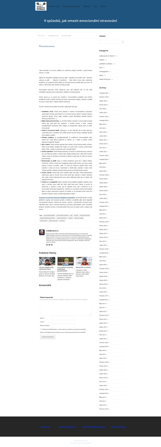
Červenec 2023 (103, 97)
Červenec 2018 (103, 268)
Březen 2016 (103, 378)
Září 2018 (102, 261)
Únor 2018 (102, 288)
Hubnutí (101, 60)
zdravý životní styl (104, 79)
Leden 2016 (102, 385)
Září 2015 (102, 401)
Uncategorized (103, 71)
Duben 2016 (103, 374)
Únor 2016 (102, 381)
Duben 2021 (103, 140)
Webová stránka (44, 325)
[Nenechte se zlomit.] (84, 261)
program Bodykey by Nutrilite (47, 218)
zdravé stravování (53, 220)
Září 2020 (102, 167)
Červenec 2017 (103, 315)
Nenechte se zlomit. (83, 267)
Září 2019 (102, 214)
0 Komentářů (67, 35)
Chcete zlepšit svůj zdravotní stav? (46, 268)
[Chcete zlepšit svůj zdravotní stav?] (47, 261)
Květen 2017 (103, 323)
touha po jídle (43, 220)
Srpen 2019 (102, 218)
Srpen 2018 (102, 264)
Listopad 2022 (103, 120)
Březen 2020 (103, 190)
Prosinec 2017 (103, 296)
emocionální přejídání (49, 215)
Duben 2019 (103, 233)
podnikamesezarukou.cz (94, 426)
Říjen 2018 (102, 257)
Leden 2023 (102, 112)
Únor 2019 (102, 241)
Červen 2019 (103, 225)
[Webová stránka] (47, 245)
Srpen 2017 (102, 311)
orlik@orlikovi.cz (54, 35)
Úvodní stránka (54, 6)
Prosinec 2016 (103, 342)
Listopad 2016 (103, 346)
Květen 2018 (103, 276)
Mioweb (88, 443)
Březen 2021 (103, 144)
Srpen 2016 (102, 358)
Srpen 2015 (102, 405)
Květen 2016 (103, 370)
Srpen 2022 (102, 132)
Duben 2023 (103, 101)
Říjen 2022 (102, 124)
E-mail (42, 322)
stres (100, 67)
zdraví (101, 75)
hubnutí (76, 215)
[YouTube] (52, 245)
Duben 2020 (103, 186)
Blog (95, 6)
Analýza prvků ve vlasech (71, 6)
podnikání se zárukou (105, 64)
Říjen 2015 (102, 397)
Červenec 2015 (103, 409)
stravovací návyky (78, 218)
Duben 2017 (103, 327)
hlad (71, 215)
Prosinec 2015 (103, 389)
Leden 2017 (102, 339)
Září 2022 (102, 128)
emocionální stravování (62, 215)
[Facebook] (49, 245)
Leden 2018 (102, 292)
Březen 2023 (103, 105)
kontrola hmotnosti (85, 215)
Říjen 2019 (102, 210)
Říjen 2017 (102, 303)
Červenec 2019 (103, 222)
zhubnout (62, 220)
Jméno (42, 318)
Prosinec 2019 (103, 202)
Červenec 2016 (103, 362)
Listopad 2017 (103, 300)
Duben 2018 (103, 280)
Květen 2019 (103, 229)
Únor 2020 (102, 194)
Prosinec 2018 (103, 249)
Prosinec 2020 (103, 155)
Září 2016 (102, 354)
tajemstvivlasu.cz (67, 426)
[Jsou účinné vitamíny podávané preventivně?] (65, 261)
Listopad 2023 (103, 93)
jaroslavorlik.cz (118, 426)
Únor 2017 (102, 335)
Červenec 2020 (103, 175)
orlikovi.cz (45, 426)
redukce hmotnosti (61, 218)
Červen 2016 (103, 366)
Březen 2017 (103, 331)
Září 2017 (102, 307)
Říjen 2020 (102, 163)
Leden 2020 (102, 198)
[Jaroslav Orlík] (40, 6)
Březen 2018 (103, 284)
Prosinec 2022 (103, 116)
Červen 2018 (103, 272)
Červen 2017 (103, 319)
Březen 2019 (103, 237)
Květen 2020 (103, 183)
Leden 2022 (102, 136)
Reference (86, 6)
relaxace (70, 218)
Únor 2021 (102, 148)
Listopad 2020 (103, 159)
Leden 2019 (102, 245)
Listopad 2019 (103, 206)
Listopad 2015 (103, 393)
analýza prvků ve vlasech (106, 56)
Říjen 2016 (102, 350)
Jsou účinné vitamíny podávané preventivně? (65, 269)
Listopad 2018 (103, 253)
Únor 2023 (102, 109)
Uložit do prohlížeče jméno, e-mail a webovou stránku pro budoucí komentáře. (64, 329)
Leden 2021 (102, 151)
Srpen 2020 (102, 171)
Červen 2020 (103, 179)
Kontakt (103, 6)
